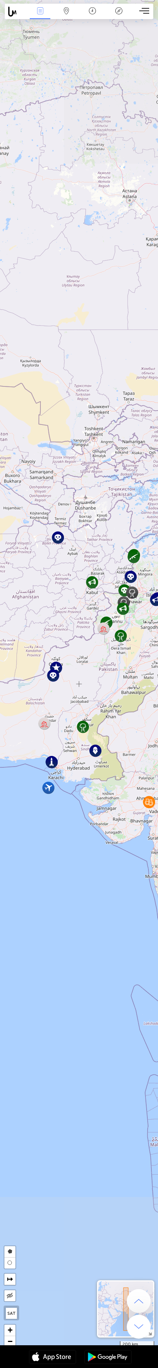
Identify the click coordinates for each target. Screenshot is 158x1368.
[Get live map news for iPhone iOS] (52, 1357)
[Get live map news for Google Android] (108, 1357)
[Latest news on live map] (16, 11)
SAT (11, 1313)
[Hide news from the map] (9, 1295)
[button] (124, 590)
